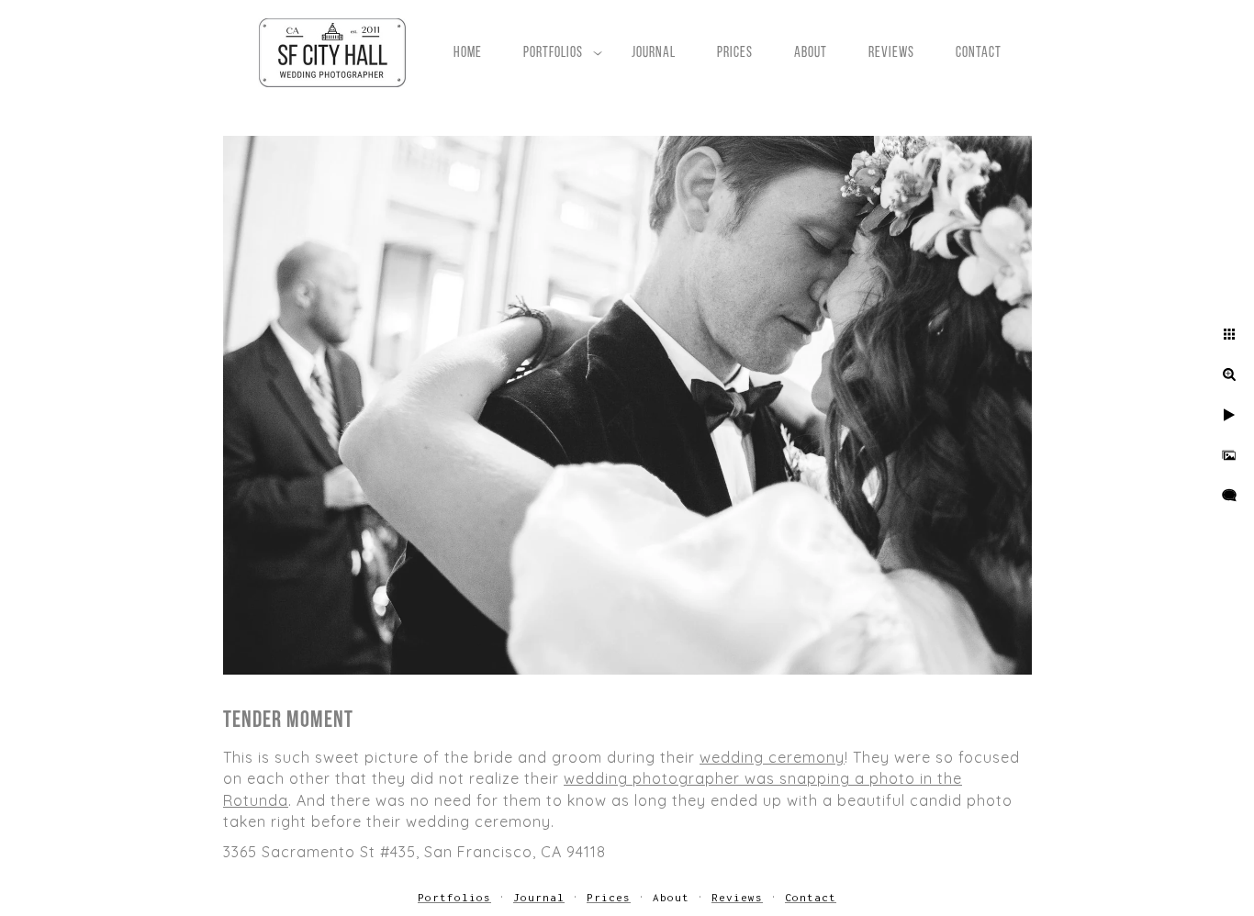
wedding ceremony (772, 757)
